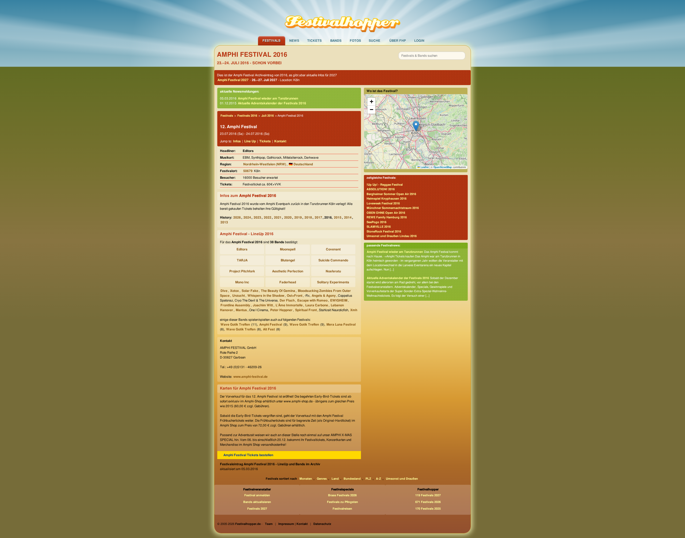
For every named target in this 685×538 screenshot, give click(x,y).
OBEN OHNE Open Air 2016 (386, 212)
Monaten (305, 478)
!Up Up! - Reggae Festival (385, 184)
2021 (277, 217)
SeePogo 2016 (376, 222)
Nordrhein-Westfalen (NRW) (264, 164)
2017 (318, 217)
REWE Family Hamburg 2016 (387, 217)
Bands (335, 40)
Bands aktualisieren (257, 502)
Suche (374, 40)
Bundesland (352, 478)
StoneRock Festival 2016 (384, 231)
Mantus (241, 310)
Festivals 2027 (257, 508)
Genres (322, 478)
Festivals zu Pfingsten (342, 502)
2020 (288, 217)
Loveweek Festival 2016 (383, 203)
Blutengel (288, 260)
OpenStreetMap (442, 167)
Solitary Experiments (333, 282)
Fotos (355, 40)
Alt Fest (269, 329)
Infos (237, 141)
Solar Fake (250, 290)
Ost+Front (294, 295)
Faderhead (287, 282)
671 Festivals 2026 (428, 502)
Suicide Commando (333, 260)
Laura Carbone (316, 305)
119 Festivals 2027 (428, 495)
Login (419, 40)
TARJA (242, 260)
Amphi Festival (270, 324)
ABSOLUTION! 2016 (381, 189)
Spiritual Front (306, 310)
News (294, 40)
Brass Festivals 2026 (342, 495)
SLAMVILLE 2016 (379, 226)
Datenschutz (322, 523)
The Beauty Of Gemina (278, 290)
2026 (237, 217)
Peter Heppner (281, 310)
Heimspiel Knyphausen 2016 (386, 198)
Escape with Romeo (312, 300)
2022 (267, 217)
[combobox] (431, 56)
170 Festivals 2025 (428, 508)
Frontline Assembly (235, 305)
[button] (416, 126)
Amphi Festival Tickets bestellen (248, 455)
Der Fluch (287, 300)
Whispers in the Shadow (266, 295)
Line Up (250, 141)
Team (269, 523)
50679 (248, 171)
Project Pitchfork (242, 271)
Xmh (353, 310)
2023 (257, 217)
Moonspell (287, 249)
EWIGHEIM (338, 300)
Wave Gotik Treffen (235, 324)
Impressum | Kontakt (293, 523)
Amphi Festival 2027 (233, 80)
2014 (348, 217)
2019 (298, 217)
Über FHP (397, 40)
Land (335, 478)
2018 (308, 217)
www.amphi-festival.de (250, 376)
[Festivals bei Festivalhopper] (342, 18)
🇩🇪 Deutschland (301, 164)
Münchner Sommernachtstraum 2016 (393, 208)
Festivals (271, 40)
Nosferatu (333, 271)
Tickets (314, 40)
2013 (224, 222)
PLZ (368, 478)
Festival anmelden (257, 495)
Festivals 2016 (247, 115)
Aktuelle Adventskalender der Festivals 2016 (272, 103)
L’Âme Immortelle (289, 305)
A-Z (378, 478)
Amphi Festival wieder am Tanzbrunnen (268, 98)
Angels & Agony (324, 295)
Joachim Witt (263, 305)
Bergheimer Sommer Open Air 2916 (391, 194)
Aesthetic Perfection (287, 271)
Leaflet (424, 167)
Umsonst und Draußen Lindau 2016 (392, 236)
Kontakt (280, 141)
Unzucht (238, 295)
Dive (223, 290)
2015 (337, 217)
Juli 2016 (267, 115)
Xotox (234, 290)
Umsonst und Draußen (402, 478)
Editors (242, 249)
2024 (247, 217)
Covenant (333, 249)
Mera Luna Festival (341, 324)
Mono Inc (242, 282)
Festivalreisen (342, 508)
